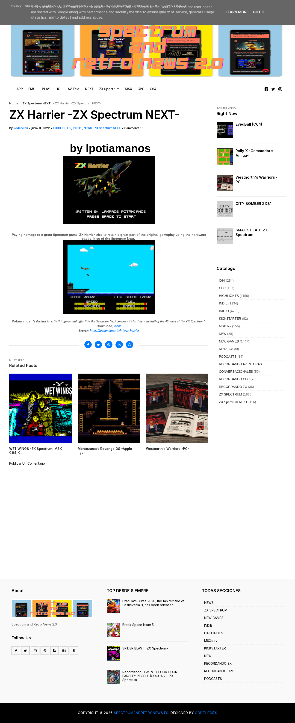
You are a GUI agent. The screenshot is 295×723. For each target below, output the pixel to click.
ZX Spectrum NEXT (36, 103)
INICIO (77, 128)
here (117, 326)
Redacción (20, 128)
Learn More (237, 12)
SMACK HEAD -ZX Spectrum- (252, 232)
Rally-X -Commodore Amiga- (254, 153)
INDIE (99, 5)
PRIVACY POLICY (175, 5)
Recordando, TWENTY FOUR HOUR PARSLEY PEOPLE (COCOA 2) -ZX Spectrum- (149, 676)
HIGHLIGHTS (143, 5)
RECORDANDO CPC (234, 379)
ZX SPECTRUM (230, 394)
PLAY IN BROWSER (118, 5)
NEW (222, 334)
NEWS (88, 128)
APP (157, 5)
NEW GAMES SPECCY (77, 5)
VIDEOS (16, 5)
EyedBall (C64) (249, 124)
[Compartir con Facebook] (88, 344)
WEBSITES (31, 5)
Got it (259, 12)
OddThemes (206, 713)
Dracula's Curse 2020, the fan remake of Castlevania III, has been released (153, 603)
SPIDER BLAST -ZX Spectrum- (145, 648)
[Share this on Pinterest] (108, 344)
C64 (222, 280)
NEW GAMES (229, 341)
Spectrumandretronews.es (141, 713)
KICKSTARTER (230, 318)
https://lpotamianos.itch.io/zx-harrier (114, 330)
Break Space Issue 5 (138, 625)
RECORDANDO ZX (233, 387)
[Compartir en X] (98, 344)
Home (13, 103)
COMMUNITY (51, 5)
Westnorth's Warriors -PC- (256, 179)
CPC (222, 288)
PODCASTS (227, 356)
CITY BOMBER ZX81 (253, 203)
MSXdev (225, 326)
